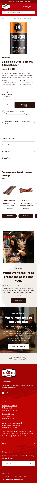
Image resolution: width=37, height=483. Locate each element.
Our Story (18, 300)
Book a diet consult (18, 346)
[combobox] (18, 12)
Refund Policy (27, 476)
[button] (30, 7)
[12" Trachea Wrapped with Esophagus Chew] (25, 190)
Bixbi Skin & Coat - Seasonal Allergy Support (19, 18)
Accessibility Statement (7, 476)
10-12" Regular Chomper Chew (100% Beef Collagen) (9, 204)
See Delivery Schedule (22, 436)
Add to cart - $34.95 (25, 105)
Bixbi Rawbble (6, 57)
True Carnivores (9, 473)
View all (4, 178)
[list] (18, 38)
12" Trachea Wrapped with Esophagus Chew (26, 203)
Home (3, 18)
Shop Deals (27, 1)
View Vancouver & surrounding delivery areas (18, 114)
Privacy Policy (18, 476)
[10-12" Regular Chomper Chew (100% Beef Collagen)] (9, 190)
